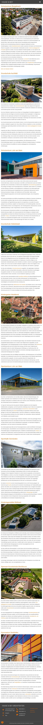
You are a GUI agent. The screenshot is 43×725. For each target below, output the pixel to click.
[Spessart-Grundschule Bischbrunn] (21, 583)
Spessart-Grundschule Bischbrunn (14, 567)
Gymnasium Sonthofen (9, 632)
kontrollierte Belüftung (23, 276)
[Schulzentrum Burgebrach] (21, 21)
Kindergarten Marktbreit (10, 295)
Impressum (32, 710)
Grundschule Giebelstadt (10, 224)
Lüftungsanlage (29, 492)
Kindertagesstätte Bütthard (11, 502)
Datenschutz (32, 712)
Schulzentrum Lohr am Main (11, 150)
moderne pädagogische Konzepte (34, 125)
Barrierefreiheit (32, 408)
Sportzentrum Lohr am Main (11, 366)
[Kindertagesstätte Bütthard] (21, 517)
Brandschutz (25, 408)
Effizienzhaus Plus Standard (19, 284)
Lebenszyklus (28, 694)
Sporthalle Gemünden (9, 439)
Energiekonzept (30, 62)
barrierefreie (39, 344)
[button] (40, 2)
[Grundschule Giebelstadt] (21, 239)
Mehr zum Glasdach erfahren (7, 68)
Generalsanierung (32, 184)
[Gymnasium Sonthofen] (21, 647)
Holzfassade (14, 688)
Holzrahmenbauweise (17, 268)
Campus (7, 215)
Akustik (15, 410)
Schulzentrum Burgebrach (11, 6)
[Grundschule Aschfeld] (21, 88)
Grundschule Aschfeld (9, 73)
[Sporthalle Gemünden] (21, 454)
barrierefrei (8, 483)
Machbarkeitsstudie (16, 46)
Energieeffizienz (17, 682)
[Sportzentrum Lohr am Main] (21, 381)
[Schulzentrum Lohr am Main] (21, 165)
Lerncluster (26, 58)
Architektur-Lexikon (34, 708)
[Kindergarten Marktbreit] (21, 309)
